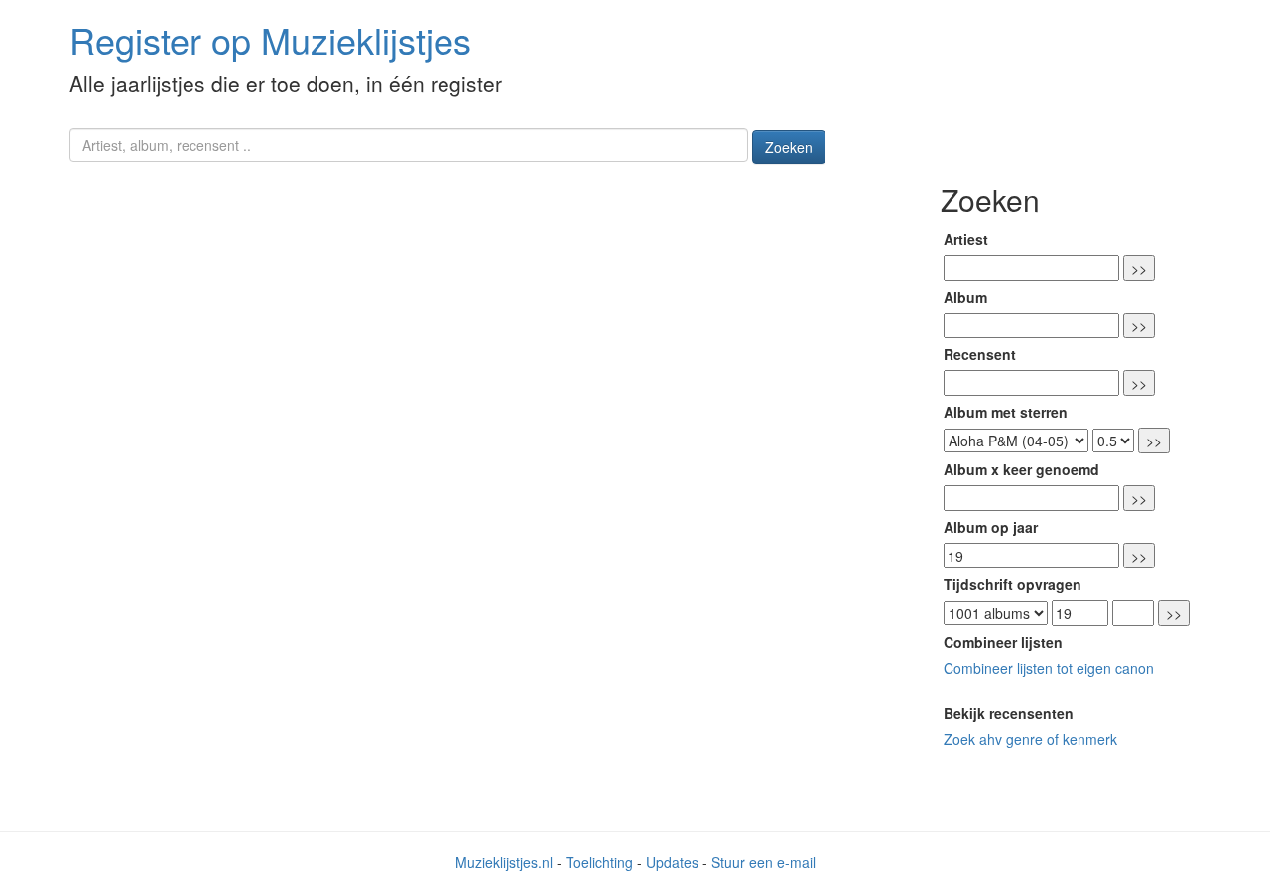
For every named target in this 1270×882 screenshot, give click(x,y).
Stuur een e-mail (763, 862)
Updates (672, 862)
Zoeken (789, 147)
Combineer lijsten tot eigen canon (1049, 668)
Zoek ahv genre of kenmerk (1030, 739)
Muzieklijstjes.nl (504, 862)
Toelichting (599, 862)
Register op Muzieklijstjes (270, 39)
